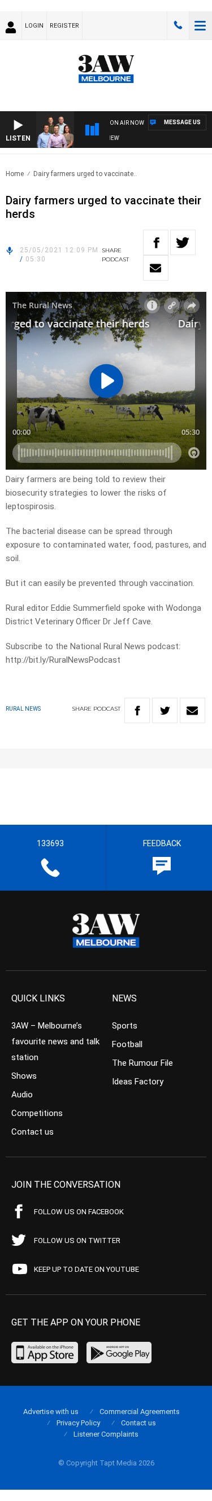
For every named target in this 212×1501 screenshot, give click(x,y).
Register (64, 25)
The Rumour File (142, 1063)
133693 (178, 25)
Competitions (37, 1113)
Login (34, 25)
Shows (24, 1076)
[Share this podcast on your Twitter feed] (183, 242)
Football (127, 1044)
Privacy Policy (78, 1423)
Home (15, 174)
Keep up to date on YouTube (86, 1269)
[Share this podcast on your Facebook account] (155, 242)
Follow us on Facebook (79, 1211)
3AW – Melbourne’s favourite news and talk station (55, 1041)
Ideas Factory (137, 1081)
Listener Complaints (106, 1434)
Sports (124, 1026)
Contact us (32, 1132)
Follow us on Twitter (77, 1240)
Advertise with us (51, 1411)
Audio (22, 1094)
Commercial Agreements (139, 1411)
